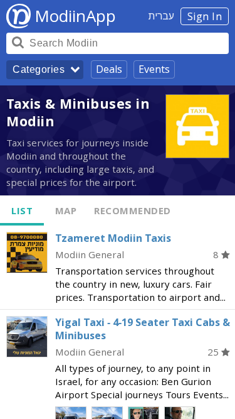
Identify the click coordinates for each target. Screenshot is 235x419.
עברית (161, 15)
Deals (109, 69)
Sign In (204, 16)
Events (154, 69)
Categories (39, 69)
